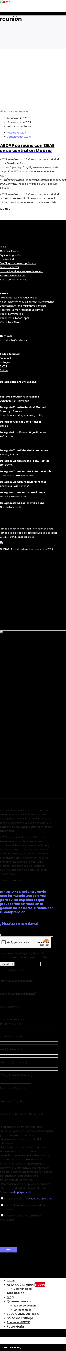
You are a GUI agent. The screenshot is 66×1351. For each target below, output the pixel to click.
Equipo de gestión (10, 255)
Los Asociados (8, 259)
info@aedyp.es (18, 340)
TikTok (3, 366)
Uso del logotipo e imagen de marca (21, 271)
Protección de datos (43, 528)
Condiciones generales (22, 537)
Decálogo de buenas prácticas (18, 263)
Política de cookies (9, 528)
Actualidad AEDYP (17, 132)
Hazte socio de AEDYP (12, 275)
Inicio (3, 247)
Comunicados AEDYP (19, 136)
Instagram (6, 362)
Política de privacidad (11, 533)
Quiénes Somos (9, 251)
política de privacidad (40, 1198)
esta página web (21, 1192)
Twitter (4, 370)
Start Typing (15, 1333)
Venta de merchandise (13, 279)
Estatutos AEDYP (9, 267)
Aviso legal (25, 528)
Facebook (6, 358)
